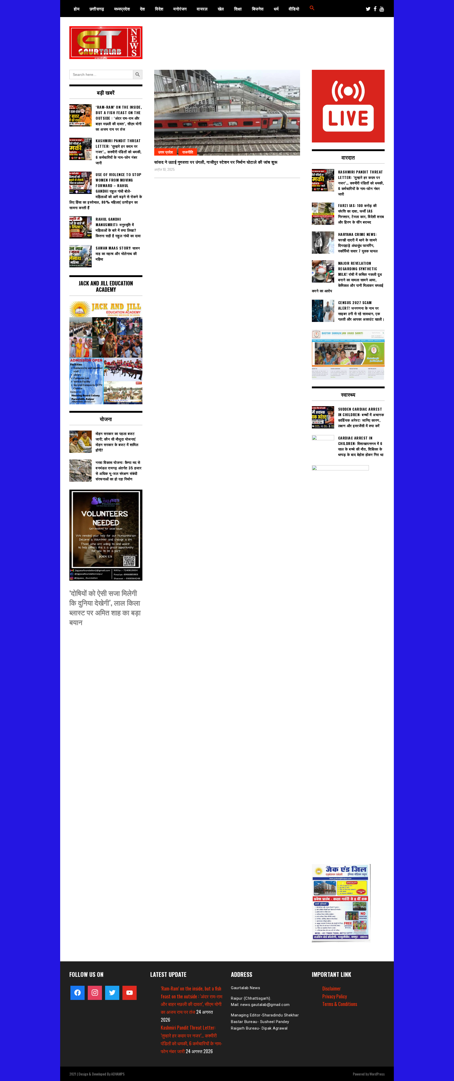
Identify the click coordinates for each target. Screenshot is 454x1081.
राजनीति (187, 152)
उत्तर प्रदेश (165, 152)
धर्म (276, 9)
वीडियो (294, 9)
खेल (221, 9)
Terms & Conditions (339, 1003)
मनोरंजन (180, 9)
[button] (312, 8)
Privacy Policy (334, 996)
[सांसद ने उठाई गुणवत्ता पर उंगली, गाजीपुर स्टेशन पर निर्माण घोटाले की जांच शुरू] (227, 113)
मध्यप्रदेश (122, 9)
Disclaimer (331, 988)
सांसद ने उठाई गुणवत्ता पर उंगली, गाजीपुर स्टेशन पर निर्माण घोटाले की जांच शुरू (216, 162)
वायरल (202, 9)
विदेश (159, 9)
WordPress (377, 1074)
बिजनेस (258, 9)
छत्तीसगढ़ (97, 9)
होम (76, 9)
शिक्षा (238, 9)
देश (142, 9)
